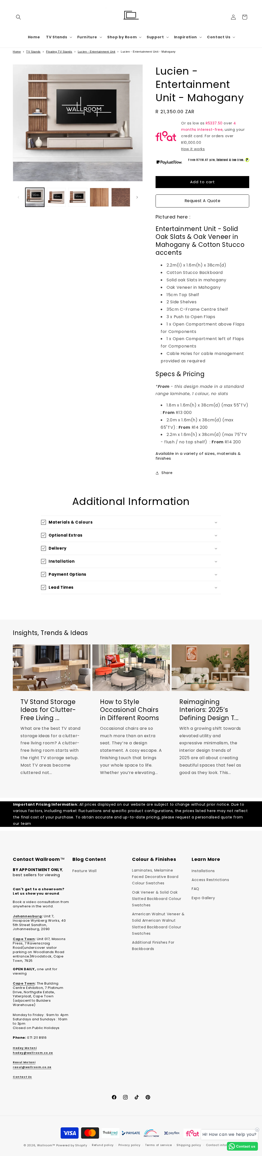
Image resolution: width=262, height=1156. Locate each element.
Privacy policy (129, 1145)
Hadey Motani (25, 1048)
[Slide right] (137, 197)
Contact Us (22, 1077)
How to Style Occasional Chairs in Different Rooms (129, 710)
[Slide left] (18, 197)
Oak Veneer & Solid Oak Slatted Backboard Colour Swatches (156, 899)
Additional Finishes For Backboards (153, 945)
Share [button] (166, 472)
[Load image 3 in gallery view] (77, 197)
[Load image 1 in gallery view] (34, 197)
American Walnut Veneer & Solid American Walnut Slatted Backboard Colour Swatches (158, 923)
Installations (203, 870)
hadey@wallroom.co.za (33, 1053)
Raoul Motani (24, 1062)
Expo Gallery (203, 897)
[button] (18, 17)
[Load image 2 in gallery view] (56, 197)
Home (17, 51)
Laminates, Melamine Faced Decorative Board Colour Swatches (155, 877)
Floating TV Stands (59, 51)
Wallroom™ (46, 1145)
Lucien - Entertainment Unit (96, 51)
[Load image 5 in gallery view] (120, 197)
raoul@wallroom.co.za (32, 1067)
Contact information (222, 1145)
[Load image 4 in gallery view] (99, 197)
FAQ (195, 888)
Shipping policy (189, 1145)
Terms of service (158, 1145)
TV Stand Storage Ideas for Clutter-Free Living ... (48, 710)
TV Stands (33, 51)
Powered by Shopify (71, 1145)
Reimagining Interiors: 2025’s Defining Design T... (209, 710)
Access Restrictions (210, 879)
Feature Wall (84, 870)
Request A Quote (202, 201)
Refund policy (103, 1145)
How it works (193, 149)
